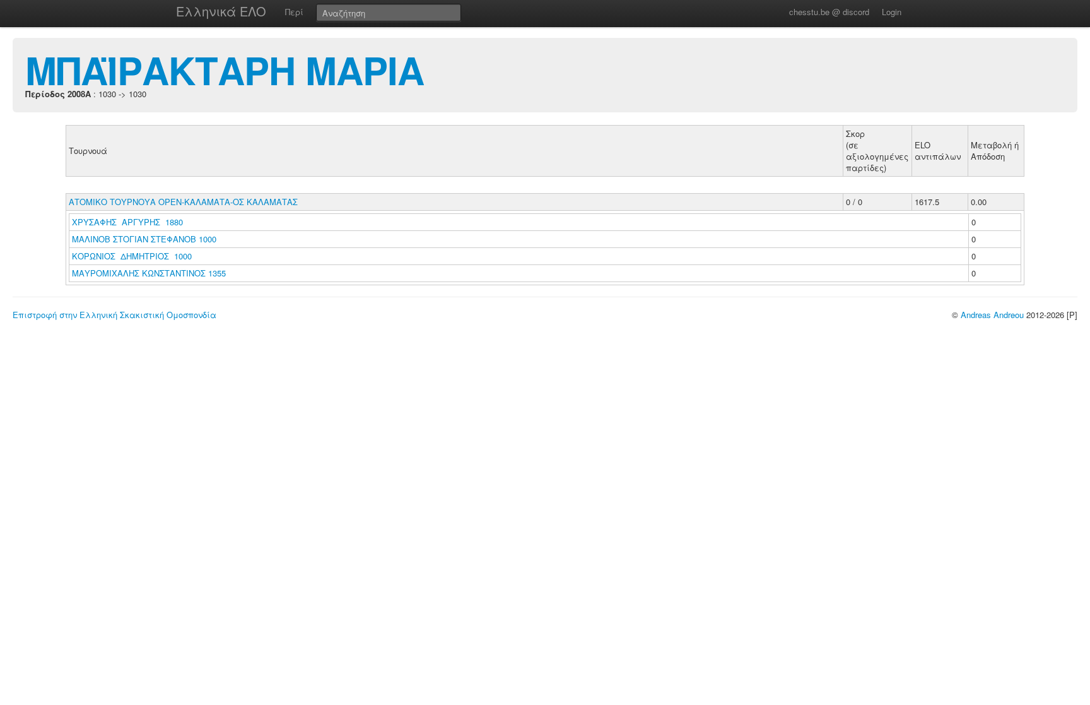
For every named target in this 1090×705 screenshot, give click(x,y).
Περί (294, 12)
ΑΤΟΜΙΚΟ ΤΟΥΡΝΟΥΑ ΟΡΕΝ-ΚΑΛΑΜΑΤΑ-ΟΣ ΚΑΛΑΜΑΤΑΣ (183, 202)
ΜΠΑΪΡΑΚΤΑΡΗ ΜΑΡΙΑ (224, 69)
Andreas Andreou (992, 315)
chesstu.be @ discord (829, 12)
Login (891, 12)
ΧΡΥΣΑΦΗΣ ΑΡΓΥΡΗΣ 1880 (127, 222)
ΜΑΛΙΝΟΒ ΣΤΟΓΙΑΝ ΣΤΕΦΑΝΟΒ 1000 (144, 239)
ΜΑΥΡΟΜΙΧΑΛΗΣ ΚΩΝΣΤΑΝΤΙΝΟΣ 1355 (149, 273)
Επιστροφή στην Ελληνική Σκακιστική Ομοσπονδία (114, 315)
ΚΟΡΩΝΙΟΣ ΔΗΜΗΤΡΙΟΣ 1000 (132, 256)
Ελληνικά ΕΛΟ (221, 11)
